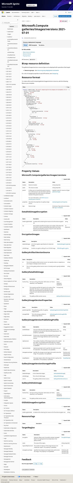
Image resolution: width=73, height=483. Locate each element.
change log (55, 73)
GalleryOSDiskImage (59, 376)
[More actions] (69, 21)
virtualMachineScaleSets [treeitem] (12, 61)
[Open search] (66, 12)
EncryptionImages (66, 437)
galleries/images (56, 191)
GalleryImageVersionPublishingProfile (59, 310)
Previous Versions (13, 480)
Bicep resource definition (29, 52)
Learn (23, 21)
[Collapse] (17, 20)
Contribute (26, 480)
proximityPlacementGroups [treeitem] (12, 40)
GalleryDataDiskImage (59, 373)
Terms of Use (55, 480)
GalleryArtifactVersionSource (63, 296)
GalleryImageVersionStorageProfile (58, 314)
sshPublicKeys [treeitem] (10, 52)
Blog (20, 480)
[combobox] (10, 23)
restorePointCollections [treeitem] (12, 44)
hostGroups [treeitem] (10, 29)
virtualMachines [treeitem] (11, 55)
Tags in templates (58, 207)
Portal (55, 16)
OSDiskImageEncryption (63, 248)
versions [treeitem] (12, 26)
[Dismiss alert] (70, 3)
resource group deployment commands (48, 70)
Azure (28, 21)
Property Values (26, 55)
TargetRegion (66, 358)
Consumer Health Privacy (43, 480)
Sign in (69, 12)
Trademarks (62, 480)
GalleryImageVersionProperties (59, 202)
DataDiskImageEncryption (63, 244)
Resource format (27, 54)
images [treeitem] (9, 34)
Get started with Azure (65, 16)
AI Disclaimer (4, 480)
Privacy (32, 480)
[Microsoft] (3, 12)
